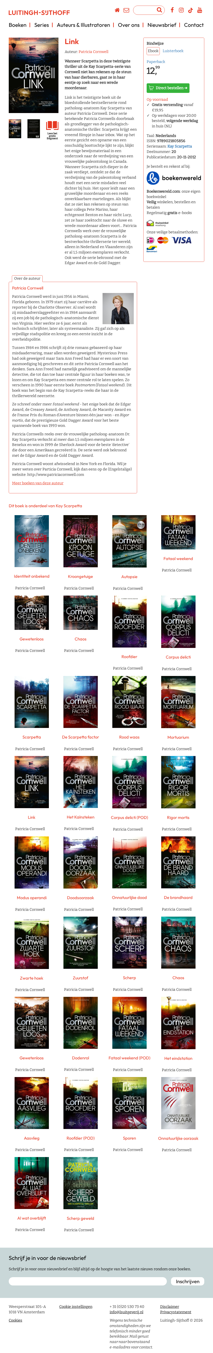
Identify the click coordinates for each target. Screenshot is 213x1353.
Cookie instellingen (75, 1306)
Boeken (17, 24)
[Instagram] (181, 11)
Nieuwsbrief (161, 24)
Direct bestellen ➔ (171, 88)
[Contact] (126, 11)
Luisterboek (173, 51)
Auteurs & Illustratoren (83, 24)
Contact (194, 24)
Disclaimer (169, 1306)
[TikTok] (190, 12)
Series (41, 24)
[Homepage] (117, 11)
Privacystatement (175, 1312)
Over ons (129, 24)
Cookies (15, 1320)
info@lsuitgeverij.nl (126, 1312)
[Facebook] (172, 11)
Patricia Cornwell (93, 51)
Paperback (156, 61)
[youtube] (199, 11)
